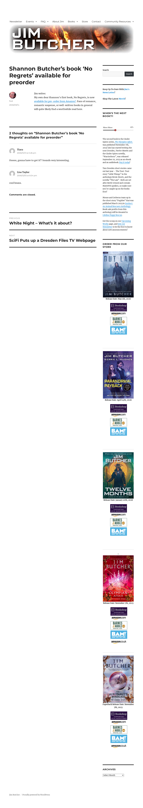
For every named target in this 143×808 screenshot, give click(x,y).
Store (85, 21)
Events (30, 21)
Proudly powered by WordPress (36, 795)
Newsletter (16, 21)
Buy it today (124, 162)
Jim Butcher (14, 795)
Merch (122, 99)
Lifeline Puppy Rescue (112, 215)
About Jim (58, 21)
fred (11, 101)
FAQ (43, 21)
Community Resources (118, 21)
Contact (96, 21)
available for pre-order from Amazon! (55, 101)
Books (71, 21)
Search (106, 70)
